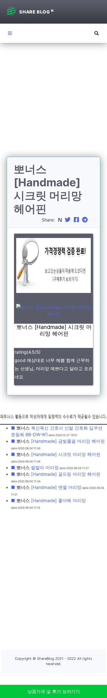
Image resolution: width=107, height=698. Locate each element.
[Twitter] (68, 220)
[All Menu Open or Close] (9, 33)
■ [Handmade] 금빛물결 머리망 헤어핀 (58, 441)
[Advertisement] (53, 103)
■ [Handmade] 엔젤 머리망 (46, 487)
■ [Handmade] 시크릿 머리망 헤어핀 (55, 454)
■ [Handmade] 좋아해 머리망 (48, 500)
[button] (97, 33)
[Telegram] (85, 220)
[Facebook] (77, 220)
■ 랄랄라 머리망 (35, 467)
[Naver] (60, 220)
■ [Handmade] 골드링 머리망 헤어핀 (55, 474)
